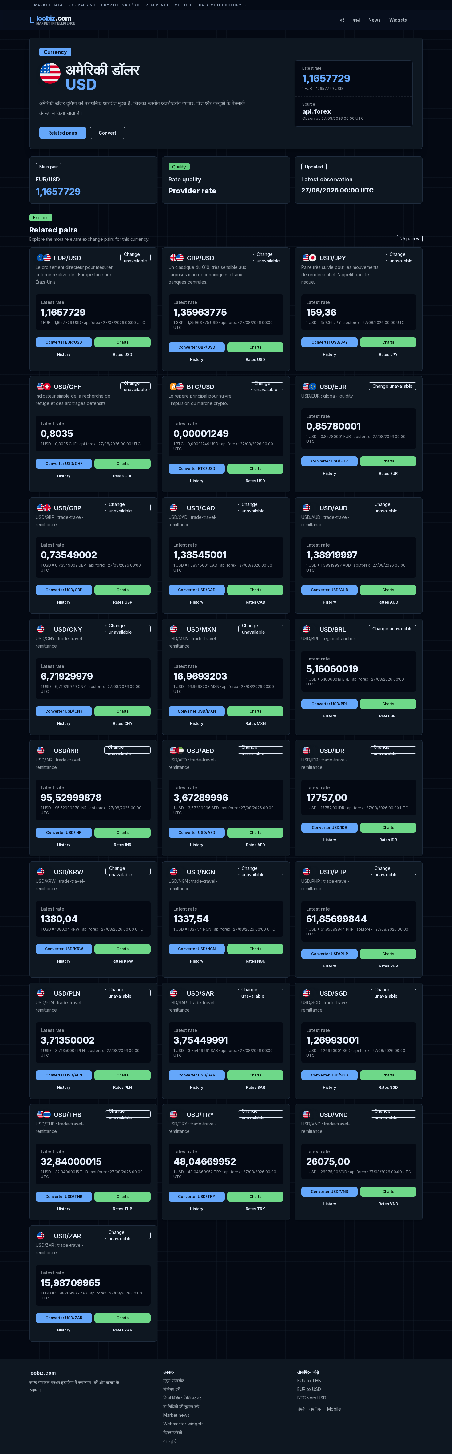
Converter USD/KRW (64, 949)
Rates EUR (388, 473)
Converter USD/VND (329, 1191)
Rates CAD (255, 602)
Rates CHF (122, 476)
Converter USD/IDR (329, 827)
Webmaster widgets (183, 1423)
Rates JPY (388, 354)
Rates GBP (122, 602)
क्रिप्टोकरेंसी (172, 1432)
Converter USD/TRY (196, 1196)
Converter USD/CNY (64, 711)
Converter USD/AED (196, 832)
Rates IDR (388, 840)
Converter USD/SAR (196, 1075)
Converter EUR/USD (64, 342)
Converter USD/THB (63, 1196)
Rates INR (122, 844)
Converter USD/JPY (329, 342)
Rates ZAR (122, 1330)
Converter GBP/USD (196, 347)
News (374, 19)
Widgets (398, 19)
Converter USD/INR (63, 832)
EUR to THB (309, 1380)
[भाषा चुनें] (417, 19)
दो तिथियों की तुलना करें (181, 1406)
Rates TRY (255, 1208)
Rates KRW (123, 961)
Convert (107, 132)
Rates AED (255, 844)
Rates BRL (388, 716)
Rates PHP (388, 966)
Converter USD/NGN (197, 949)
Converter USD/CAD (197, 590)
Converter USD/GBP (64, 590)
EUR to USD (309, 1389)
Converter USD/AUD (329, 590)
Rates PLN (122, 1087)
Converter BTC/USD (196, 468)
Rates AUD (388, 602)
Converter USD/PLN (64, 1075)
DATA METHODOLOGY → (223, 5)
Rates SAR (255, 1087)
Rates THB (122, 1208)
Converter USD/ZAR (64, 1317)
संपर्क (301, 1409)
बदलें (356, 19)
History (63, 354)
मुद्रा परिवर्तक (173, 1380)
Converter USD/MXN (197, 711)
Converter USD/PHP (329, 953)
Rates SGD (388, 1087)
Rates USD (122, 354)
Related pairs (62, 132)
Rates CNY (123, 723)
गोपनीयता (316, 1409)
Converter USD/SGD (329, 1075)
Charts (123, 342)
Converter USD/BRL (329, 703)
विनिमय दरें (171, 1389)
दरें (342, 19)
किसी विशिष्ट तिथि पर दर (182, 1397)
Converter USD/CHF (64, 463)
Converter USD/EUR (329, 461)
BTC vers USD (311, 1397)
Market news (176, 1415)
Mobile (334, 1409)
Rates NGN (255, 961)
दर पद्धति (170, 1441)
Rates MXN (255, 723)
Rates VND (388, 1204)
